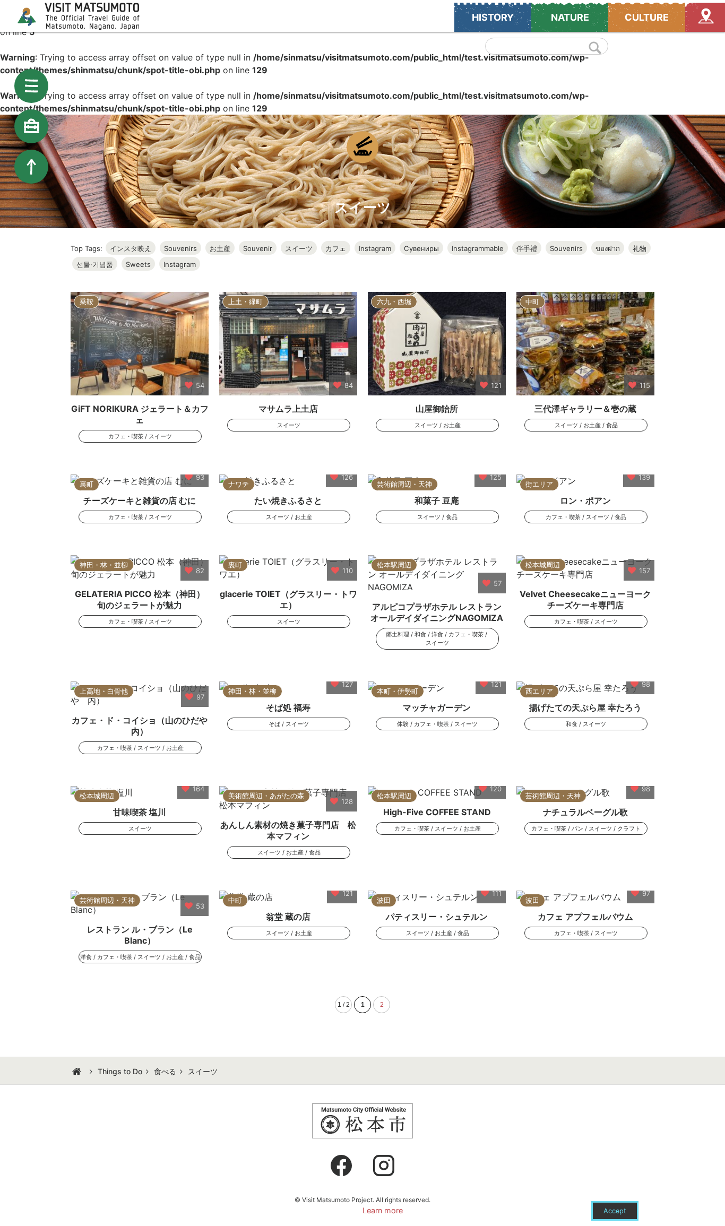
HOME (78, 1071)
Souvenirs (180, 248)
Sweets (138, 264)
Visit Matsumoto (88, 16)
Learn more (382, 1210)
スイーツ (299, 248)
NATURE (570, 17)
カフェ (335, 248)
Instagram (375, 248)
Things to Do (120, 1071)
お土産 (220, 248)
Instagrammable (478, 248)
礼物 (639, 248)
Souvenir (257, 248)
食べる (165, 1071)
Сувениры (421, 248)
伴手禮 (526, 248)
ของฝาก (607, 248)
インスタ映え (130, 248)
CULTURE (647, 17)
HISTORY (493, 17)
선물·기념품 (94, 264)
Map (705, 17)
